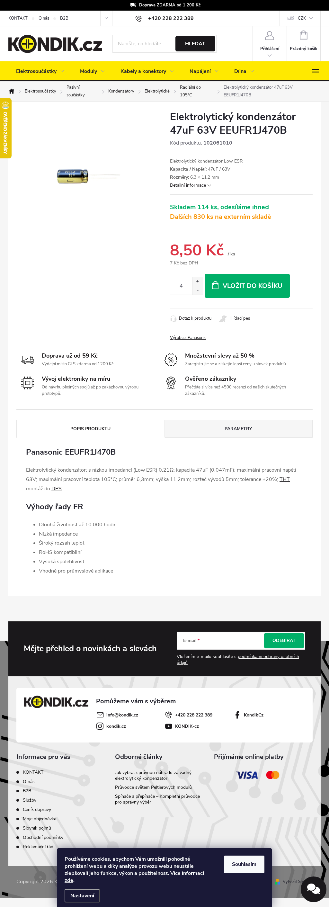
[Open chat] (313, 889)
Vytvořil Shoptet (298, 882)
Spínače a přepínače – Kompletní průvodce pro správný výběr (157, 799)
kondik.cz (116, 726)
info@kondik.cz (122, 715)
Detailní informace (188, 185)
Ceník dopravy (37, 809)
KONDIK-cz (187, 726)
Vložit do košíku (252, 285)
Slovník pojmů (37, 828)
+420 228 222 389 (193, 715)
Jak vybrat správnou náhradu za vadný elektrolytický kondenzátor (153, 775)
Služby (29, 800)
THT (285, 479)
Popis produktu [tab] (90, 429)
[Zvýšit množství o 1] (197, 281)
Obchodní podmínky (43, 837)
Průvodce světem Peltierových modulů (153, 787)
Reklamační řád (38, 847)
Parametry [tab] (238, 429)
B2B (64, 18)
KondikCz (253, 715)
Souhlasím (244, 864)
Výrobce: (188, 338)
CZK (302, 18)
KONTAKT (18, 18)
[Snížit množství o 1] (197, 290)
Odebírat (284, 640)
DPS (56, 488)
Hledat (195, 43)
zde (69, 880)
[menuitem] (40, 71)
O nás (44, 18)
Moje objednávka (39, 819)
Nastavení (82, 895)
